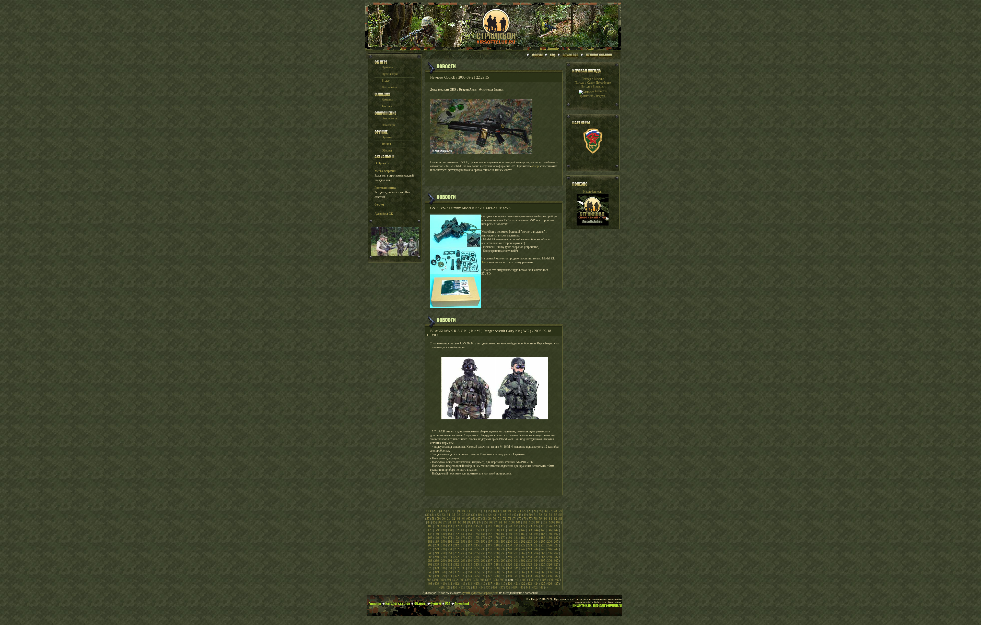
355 (476, 572)
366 (549, 572)
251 (450, 553)
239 (503, 549)
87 (444, 522)
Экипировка (389, 118)
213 (463, 545)
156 (483, 534)
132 (456, 530)
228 (430, 549)
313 (463, 564)
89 (454, 522)
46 (509, 515)
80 (545, 518)
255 (476, 553)
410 (443, 583)
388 (429, 580)
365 (543, 572)
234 (470, 549)
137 (489, 530)
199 (503, 541)
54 (550, 515)
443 (541, 587)
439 (514, 587)
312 (456, 564)
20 (514, 511)
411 (450, 583)
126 (549, 526)
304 (536, 560)
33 (443, 515)
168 (430, 538)
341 (516, 568)
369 (436, 576)
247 (556, 549)
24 (534, 511)
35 (453, 515)
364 (536, 572)
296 (483, 560)
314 (470, 564)
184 (536, 538)
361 (516, 572)
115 (476, 526)
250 (443, 553)
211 (450, 545)
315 (476, 564)
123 (529, 526)
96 (490, 522)
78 (535, 518)
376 (483, 576)
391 (449, 580)
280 (509, 557)
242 (523, 549)
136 (483, 530)
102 (524, 522)
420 (509, 583)
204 (536, 541)
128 (430, 530)
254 (470, 553)
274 (470, 557)
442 (534, 587)
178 (496, 538)
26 (545, 511)
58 (433, 518)
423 (529, 583)
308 (430, 564)
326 (549, 564)
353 (463, 572)
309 (436, 564)
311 (450, 564)
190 (443, 541)
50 (530, 515)
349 (436, 572)
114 (470, 526)
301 (516, 560)
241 (516, 549)
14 (483, 511)
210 (443, 545)
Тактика (387, 106)
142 (523, 530)
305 (543, 560)
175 (476, 538)
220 (509, 545)
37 (463, 515)
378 (496, 576)
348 (430, 572)
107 (558, 522)
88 (449, 522)
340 (509, 568)
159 (503, 534)
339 (503, 568)
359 (503, 572)
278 (496, 557)
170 (443, 538)
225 (543, 545)
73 (509, 518)
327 (556, 564)
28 (555, 511)
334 (470, 568)
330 (443, 568)
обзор (535, 166)
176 (483, 538)
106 (551, 522)
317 (489, 564)
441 (527, 587)
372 (456, 576)
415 (476, 583)
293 (463, 560)
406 (550, 580)
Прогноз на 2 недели (592, 96)
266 (549, 553)
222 (523, 545)
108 (430, 526)
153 (463, 534)
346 (549, 568)
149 (436, 534)
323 (529, 564)
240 (509, 549)
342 (523, 568)
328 (430, 568)
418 (496, 583)
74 (514, 518)
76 (525, 518)
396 (482, 580)
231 (450, 549)
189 (436, 541)
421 (516, 583)
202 (523, 541)
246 (549, 549)
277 (489, 557)
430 (454, 587)
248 (430, 553)
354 (470, 572)
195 (476, 541)
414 (470, 583)
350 (443, 572)
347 (556, 568)
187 (556, 538)
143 (529, 530)
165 (543, 534)
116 (483, 526)
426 (549, 583)
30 (427, 515)
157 (489, 534)
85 (434, 522)
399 (502, 580)
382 (523, 576)
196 (483, 541)
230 (443, 549)
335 (476, 568)
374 (470, 576)
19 (509, 511)
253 (463, 553)
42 (489, 515)
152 (456, 534)
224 (536, 545)
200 (509, 541)
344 (536, 568)
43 (494, 515)
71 (499, 518)
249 (436, 553)
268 (430, 557)
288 (430, 560)
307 (556, 560)
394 (468, 580)
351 (450, 572)
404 (537, 580)
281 (516, 557)
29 (560, 511)
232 (456, 549)
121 (516, 526)
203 (529, 541)
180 (509, 538)
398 (495, 580)
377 (489, 576)
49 (525, 515)
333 (463, 568)
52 (540, 515)
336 (483, 568)
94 (480, 522)
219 (503, 545)
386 (549, 576)
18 (504, 511)
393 (462, 580)
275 (476, 557)
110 (443, 526)
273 (463, 557)
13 (478, 511)
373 (463, 576)
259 (503, 553)
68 (484, 518)
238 (496, 549)
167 (556, 534)
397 (488, 580)
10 (463, 511)
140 (509, 530)
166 (549, 534)
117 (489, 526)
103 (531, 522)
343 (529, 568)
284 (536, 557)
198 (496, 541)
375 (476, 576)
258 (496, 553)
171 (450, 538)
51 (535, 515)
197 (489, 541)
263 (529, 553)
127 (556, 526)
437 (501, 587)
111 (450, 526)
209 (436, 545)
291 (450, 560)
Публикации (390, 74)
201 (516, 541)
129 (436, 530)
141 (516, 530)
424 (536, 583)
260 (509, 553)
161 (516, 534)
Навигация (388, 125)
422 (523, 583)
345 (543, 568)
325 (543, 564)
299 (503, 560)
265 (543, 553)
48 (519, 515)
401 (517, 580)
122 (523, 526)
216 (483, 545)
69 (489, 518)
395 (475, 580)
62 (453, 518)
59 (438, 518)
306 (549, 560)
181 (516, 538)
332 (456, 568)
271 (450, 557)
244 (536, 549)
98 (500, 522)
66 (473, 518)
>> (546, 587)
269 (436, 557)
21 (519, 511)
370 (443, 576)
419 (503, 583)
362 (523, 572)
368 (430, 576)
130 (443, 530)
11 (468, 511)
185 (543, 538)
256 (483, 553)
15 (489, 511)
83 (560, 518)
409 (436, 583)
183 (529, 538)
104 (538, 522)
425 (543, 583)
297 (489, 560)
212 (456, 545)
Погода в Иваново (592, 86)
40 (479, 515)
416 (483, 583)
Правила (387, 67)
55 (555, 515)
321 (516, 564)
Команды (387, 99)
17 (499, 511)
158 (496, 534)
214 (470, 545)
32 (438, 515)
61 (448, 518)
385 (543, 576)
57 (427, 518)
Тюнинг (386, 144)
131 (450, 530)
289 (436, 560)
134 (470, 530)
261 (516, 553)
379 (503, 576)
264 (536, 553)
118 (496, 526)
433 (474, 587)
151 (450, 534)
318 (496, 564)
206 (549, 541)
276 (483, 557)
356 (483, 572)
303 (529, 560)
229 (436, 549)
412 (456, 583)
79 (540, 518)
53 (545, 515)
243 (529, 549)
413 (463, 583)
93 (474, 522)
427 (556, 583)
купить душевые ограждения (480, 593)
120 (509, 526)
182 (523, 538)
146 (549, 530)
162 (523, 534)
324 (536, 564)
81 (550, 518)
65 (468, 518)
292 (456, 560)
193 (463, 541)
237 (489, 549)
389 (435, 580)
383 (529, 576)
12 (473, 511)
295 (476, 560)
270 (443, 557)
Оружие (387, 137)
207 (556, 541)
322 (523, 564)
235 (476, 549)
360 (509, 572)
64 (463, 518)
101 (518, 522)
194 (470, 541)
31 (433, 515)
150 (443, 534)
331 (450, 568)
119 (503, 526)
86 (439, 522)
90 (459, 522)
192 (456, 541)
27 (550, 511)
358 (496, 572)
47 (514, 515)
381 (516, 576)
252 (456, 553)
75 (519, 518)
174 (470, 538)
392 (455, 580)
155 (476, 534)
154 (470, 534)
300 (509, 560)
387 (556, 576)
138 (496, 530)
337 (489, 568)
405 (544, 580)
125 (543, 526)
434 (481, 587)
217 (489, 545)
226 (549, 545)
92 (469, 522)
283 (529, 557)
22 (524, 511)
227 (556, 545)
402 (524, 580)
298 (496, 560)
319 (503, 564)
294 (470, 560)
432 (468, 587)
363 (529, 572)
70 (494, 518)
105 (544, 522)
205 (543, 541)
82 (555, 518)
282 (523, 557)
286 (549, 557)
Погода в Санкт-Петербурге (593, 82)
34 (448, 515)
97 (495, 522)
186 (549, 538)
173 (463, 538)
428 (441, 587)
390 (442, 580)
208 (430, 545)
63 (458, 518)
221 (516, 545)
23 (529, 511)
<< (427, 511)
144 (536, 530)
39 (473, 515)
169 (436, 538)
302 (523, 560)
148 (430, 534)
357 (489, 572)
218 (496, 545)
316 (483, 564)
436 (494, 587)
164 (536, 534)
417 (489, 583)
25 (540, 511)
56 (560, 515)
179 (503, 538)
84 (428, 522)
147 (556, 530)
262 (523, 553)
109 (436, 526)
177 (489, 538)
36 (458, 515)
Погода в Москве (592, 79)
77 (530, 518)
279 (503, 557)
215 (476, 545)
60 (443, 518)
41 (484, 515)
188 (430, 541)
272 (456, 557)
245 (543, 549)
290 (443, 560)
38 (468, 515)
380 (509, 576)
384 (536, 576)
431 (461, 587)
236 (483, 549)
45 (504, 515)
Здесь (484, 262)
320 (509, 564)
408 (430, 583)
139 (503, 530)
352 (456, 572)
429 (448, 587)
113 (463, 526)
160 (509, 534)
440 (521, 587)
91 (464, 522)
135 (476, 530)
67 (479, 518)
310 (443, 564)
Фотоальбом (390, 87)
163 (529, 534)
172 (456, 538)
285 (543, 557)
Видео (386, 80)
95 (485, 522)
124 (536, 526)
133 (463, 530)
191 (450, 541)
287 (556, 557)
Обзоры (387, 150)
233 (463, 549)
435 (488, 587)
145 (543, 530)
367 (556, 572)
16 (494, 511)
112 (456, 526)
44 (499, 515)
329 (436, 568)
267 (556, 553)
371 (450, 576)
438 (508, 587)
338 (496, 568)
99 (505, 522)
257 (489, 553)
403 (530, 580)
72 (504, 518)
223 (529, 545)
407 (557, 580)
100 (511, 522)
